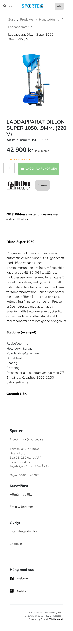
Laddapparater (18, 27)
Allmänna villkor (22, 494)
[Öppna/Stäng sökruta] (4, 6)
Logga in (16, 544)
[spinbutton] (9, 168)
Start (11, 19)
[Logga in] (10, 6)
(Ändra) (59, 612)
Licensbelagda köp (23, 531)
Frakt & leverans (22, 507)
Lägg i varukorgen (41, 169)
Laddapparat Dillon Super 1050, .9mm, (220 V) (31, 37)
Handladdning (49, 19)
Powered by (45, 619)
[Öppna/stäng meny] (68, 6)
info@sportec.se (31, 439)
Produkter (27, 19)
